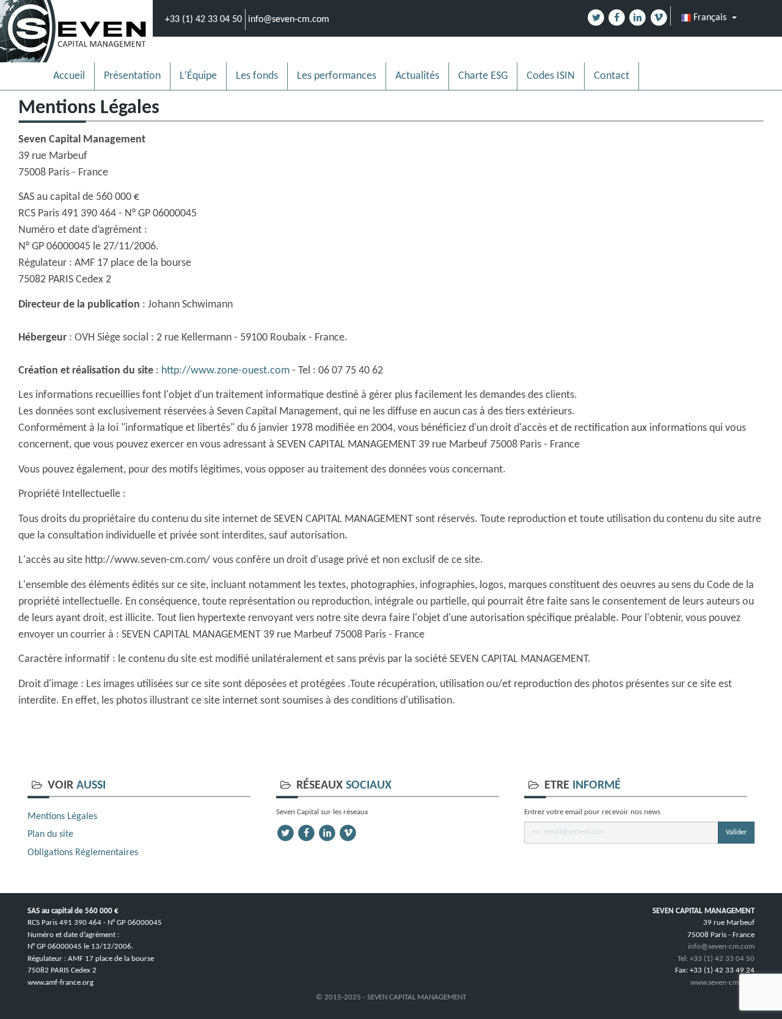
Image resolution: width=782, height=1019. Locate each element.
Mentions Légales (62, 817)
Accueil (69, 76)
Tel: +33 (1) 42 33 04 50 (716, 959)
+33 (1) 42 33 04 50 (203, 19)
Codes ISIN (551, 76)
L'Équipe (198, 76)
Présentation (132, 76)
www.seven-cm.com (722, 983)
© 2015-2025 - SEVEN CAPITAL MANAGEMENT (391, 997)
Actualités (417, 76)
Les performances (336, 76)
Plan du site (50, 834)
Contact (611, 76)
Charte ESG (483, 76)
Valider (736, 832)
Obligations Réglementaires (82, 853)
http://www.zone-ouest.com (225, 371)
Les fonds (257, 76)
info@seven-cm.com (288, 19)
